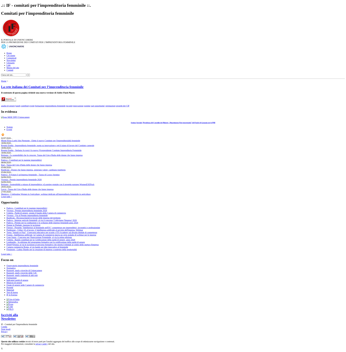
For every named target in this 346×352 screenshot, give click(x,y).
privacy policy (42, 344)
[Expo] (9, 304)
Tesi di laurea (12, 292)
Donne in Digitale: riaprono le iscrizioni (23, 225)
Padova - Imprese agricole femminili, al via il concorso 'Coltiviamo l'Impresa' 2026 (41, 220)
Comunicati (11, 58)
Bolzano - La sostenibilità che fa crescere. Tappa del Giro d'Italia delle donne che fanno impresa (42, 155)
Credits (4, 327)
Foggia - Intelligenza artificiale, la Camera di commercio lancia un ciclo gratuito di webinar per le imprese (51, 235)
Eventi (9, 129)
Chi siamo (10, 55)
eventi (31, 106)
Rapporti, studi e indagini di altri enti (22, 275)
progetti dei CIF (122, 106)
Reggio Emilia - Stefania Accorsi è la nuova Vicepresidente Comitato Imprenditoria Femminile (41, 150)
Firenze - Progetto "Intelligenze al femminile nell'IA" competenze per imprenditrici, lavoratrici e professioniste (53, 227)
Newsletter (11, 60)
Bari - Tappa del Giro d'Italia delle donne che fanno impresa (26, 165)
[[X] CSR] (9, 307)
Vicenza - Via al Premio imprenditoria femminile (27, 215)
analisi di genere (8, 106)
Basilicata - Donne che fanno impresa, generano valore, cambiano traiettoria (33, 170)
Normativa (11, 268)
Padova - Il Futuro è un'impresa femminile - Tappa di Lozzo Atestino (30, 175)
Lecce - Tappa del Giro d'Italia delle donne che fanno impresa (27, 189)
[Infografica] (12, 302)
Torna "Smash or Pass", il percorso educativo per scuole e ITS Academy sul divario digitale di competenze (51, 232)
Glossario (10, 63)
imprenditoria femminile (55, 106)
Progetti (9, 287)
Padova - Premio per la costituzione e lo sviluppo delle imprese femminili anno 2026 (42, 223)
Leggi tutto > (6, 254)
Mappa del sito (12, 68)
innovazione (78, 106)
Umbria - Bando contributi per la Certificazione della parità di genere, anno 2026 (40, 240)
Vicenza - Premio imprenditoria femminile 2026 (21, 179)
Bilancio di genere (14, 283)
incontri (69, 106)
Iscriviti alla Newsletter (9, 316)
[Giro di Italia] (12, 299)
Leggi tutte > (6, 196)
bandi (17, 106)
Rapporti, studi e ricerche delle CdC (21, 273)
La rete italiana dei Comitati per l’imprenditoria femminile (42, 87)
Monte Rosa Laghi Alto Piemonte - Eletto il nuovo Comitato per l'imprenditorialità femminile (40, 140)
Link (8, 65)
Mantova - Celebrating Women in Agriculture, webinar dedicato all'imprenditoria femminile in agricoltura (46, 194)
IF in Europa (11, 295)
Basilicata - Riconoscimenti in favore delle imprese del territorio (33, 218)
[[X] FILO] (10, 309)
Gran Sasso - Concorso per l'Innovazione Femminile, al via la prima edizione (39, 237)
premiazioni (110, 106)
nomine (87, 106)
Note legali (5, 329)
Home (9, 53)
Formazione (11, 278)
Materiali (10, 290)
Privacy (4, 331)
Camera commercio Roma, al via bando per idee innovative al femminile (37, 247)
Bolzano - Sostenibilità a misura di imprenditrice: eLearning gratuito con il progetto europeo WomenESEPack (47, 184)
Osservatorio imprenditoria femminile (22, 265)
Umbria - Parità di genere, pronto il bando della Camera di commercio (36, 213)
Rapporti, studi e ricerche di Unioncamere (24, 270)
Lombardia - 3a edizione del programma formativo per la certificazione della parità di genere (45, 242)
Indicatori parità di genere (17, 280)
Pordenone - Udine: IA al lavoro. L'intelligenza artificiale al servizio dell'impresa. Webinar (44, 230)
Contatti (9, 70)
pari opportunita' (98, 106)
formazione (40, 106)
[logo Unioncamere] (12, 48)
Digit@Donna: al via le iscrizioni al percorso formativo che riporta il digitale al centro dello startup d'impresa (52, 245)
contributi (25, 106)
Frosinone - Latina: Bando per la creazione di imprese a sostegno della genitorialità (41, 249)
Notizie (9, 127)
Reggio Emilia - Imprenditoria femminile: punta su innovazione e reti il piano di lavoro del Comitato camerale (47, 145)
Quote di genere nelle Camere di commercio (25, 285)
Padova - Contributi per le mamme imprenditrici (21, 160)
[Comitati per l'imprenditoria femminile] (11, 37)
